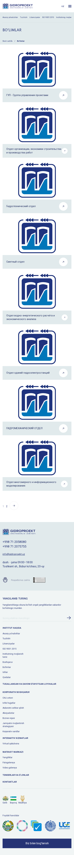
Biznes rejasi (9, 718)
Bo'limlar (7, 667)
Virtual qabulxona (11, 743)
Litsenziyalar (34, 17)
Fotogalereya (9, 762)
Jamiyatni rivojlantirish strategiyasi (13, 725)
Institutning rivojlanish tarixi (13, 655)
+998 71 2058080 (14, 542)
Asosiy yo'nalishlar (10, 17)
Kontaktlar (10, 782)
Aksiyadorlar (8, 713)
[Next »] (14, 509)
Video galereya (10, 768)
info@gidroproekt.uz (14, 554)
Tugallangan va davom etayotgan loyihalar (29, 684)
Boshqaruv (8, 662)
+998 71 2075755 (14, 546)
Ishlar (5, 672)
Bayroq (13, 803)
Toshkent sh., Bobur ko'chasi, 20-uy (23, 566)
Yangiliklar (7, 757)
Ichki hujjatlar (9, 703)
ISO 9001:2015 (48, 17)
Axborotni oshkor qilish (13, 708)
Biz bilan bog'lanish (37, 843)
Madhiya (22, 803)
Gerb (5, 803)
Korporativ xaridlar (11, 731)
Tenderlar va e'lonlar (16, 775)
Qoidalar (7, 677)
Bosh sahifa (7, 41)
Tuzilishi (23, 17)
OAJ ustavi (8, 698)
